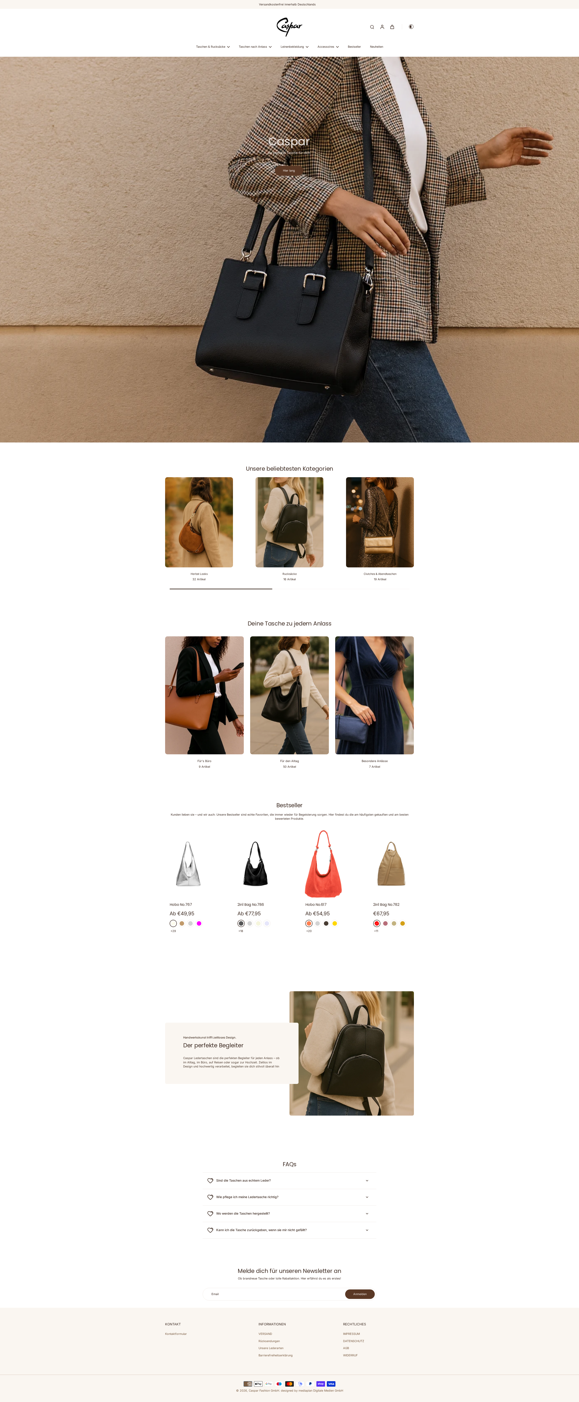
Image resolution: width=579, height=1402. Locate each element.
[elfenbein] (173, 923)
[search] (372, 26)
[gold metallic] (335, 923)
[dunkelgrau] (241, 923)
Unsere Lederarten (271, 1348)
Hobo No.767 (181, 904)
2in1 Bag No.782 (386, 904)
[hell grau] (190, 923)
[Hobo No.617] (323, 864)
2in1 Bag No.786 (250, 904)
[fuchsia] (199, 923)
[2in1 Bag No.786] (255, 864)
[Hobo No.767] (187, 864)
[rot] (377, 923)
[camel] (182, 923)
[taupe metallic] (326, 923)
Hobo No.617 (316, 904)
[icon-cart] (392, 26)
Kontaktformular (176, 1334)
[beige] (258, 923)
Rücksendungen (269, 1341)
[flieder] (267, 923)
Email (215, 1294)
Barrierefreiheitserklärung (276, 1355)
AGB (346, 1348)
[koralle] (309, 923)
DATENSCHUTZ (353, 1341)
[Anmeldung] (382, 26)
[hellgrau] (250, 923)
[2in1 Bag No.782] (391, 864)
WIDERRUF (350, 1355)
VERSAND (265, 1334)
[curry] (402, 923)
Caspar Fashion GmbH (264, 1390)
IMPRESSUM (351, 1334)
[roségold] (385, 923)
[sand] (394, 923)
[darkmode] (408, 26)
